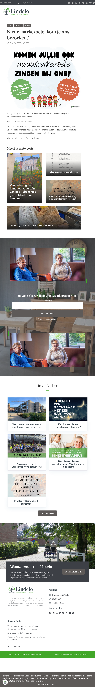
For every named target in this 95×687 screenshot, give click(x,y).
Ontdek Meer (47, 513)
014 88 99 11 (57, 599)
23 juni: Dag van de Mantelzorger (20, 633)
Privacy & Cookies (61, 654)
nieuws (27, 25)
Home (10, 25)
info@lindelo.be (58, 603)
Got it (55, 684)
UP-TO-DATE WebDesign (78, 654)
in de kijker (18, 25)
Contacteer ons (73, 572)
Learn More (43, 684)
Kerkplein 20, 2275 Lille (60, 595)
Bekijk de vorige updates (47, 319)
